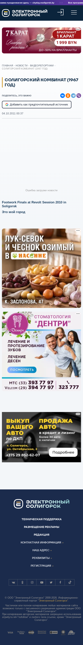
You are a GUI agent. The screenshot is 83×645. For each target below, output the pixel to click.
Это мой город (13, 212)
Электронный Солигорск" (53, 600)
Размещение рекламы (41, 527)
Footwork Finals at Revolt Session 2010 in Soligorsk (34, 204)
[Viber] (78, 95)
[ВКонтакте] (62, 95)
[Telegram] (73, 95)
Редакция (41, 534)
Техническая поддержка (42, 519)
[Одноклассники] (68, 95)
